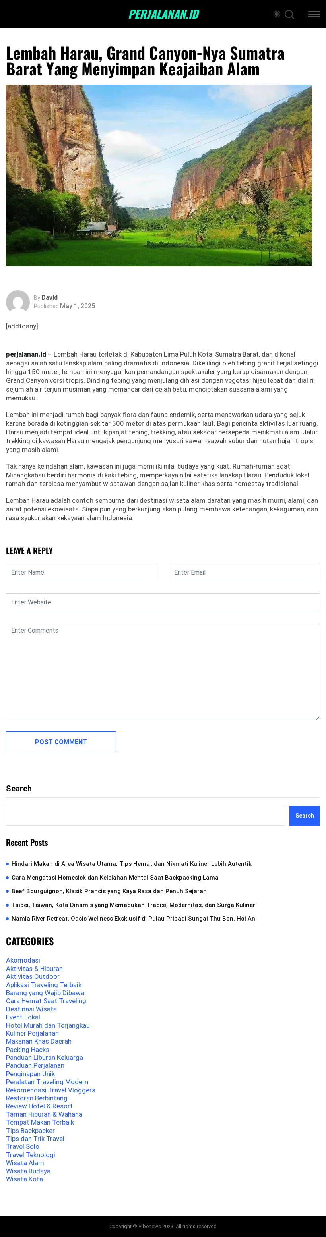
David (49, 297)
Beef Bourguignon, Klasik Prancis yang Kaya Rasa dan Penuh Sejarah (109, 891)
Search (19, 788)
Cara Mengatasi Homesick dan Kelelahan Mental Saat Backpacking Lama (115, 877)
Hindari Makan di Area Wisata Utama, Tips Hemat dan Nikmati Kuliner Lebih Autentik (132, 863)
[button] (314, 15)
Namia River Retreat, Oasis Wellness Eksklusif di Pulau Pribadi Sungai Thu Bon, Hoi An (133, 918)
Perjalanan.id (163, 13)
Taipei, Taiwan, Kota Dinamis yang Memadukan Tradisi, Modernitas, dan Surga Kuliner (133, 905)
